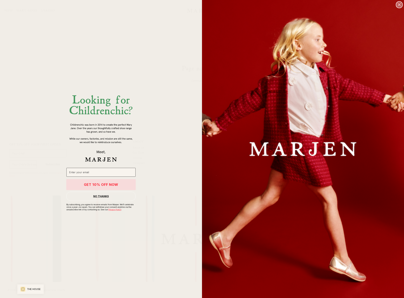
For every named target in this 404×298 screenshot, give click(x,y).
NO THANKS (101, 196)
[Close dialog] (399, 5)
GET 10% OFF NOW (101, 185)
